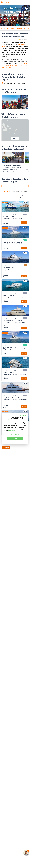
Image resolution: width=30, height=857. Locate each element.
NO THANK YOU (22, 415)
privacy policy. (12, 430)
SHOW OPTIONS (15, 434)
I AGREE (15, 438)
